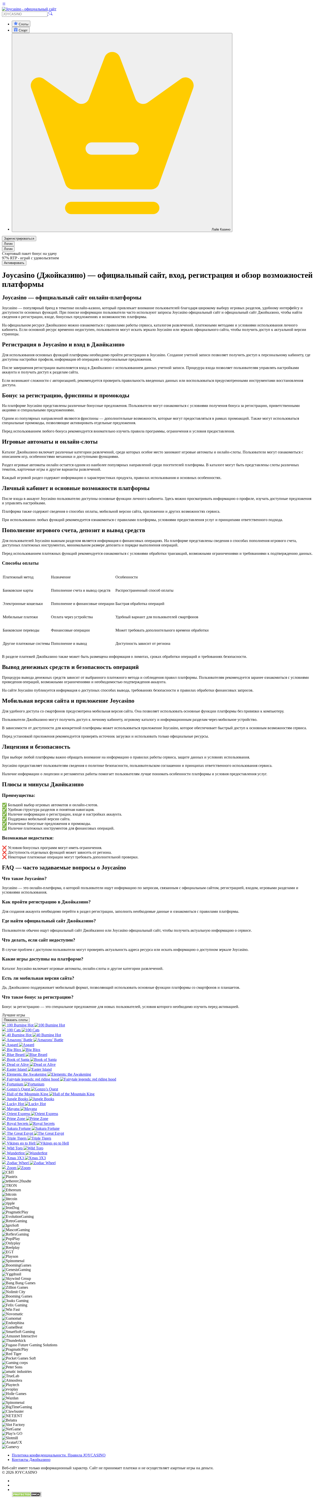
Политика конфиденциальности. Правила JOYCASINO (59, 1455)
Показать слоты (16, 1020)
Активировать (14, 263)
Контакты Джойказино (31, 1459)
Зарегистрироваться (19, 238)
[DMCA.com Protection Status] (26, 1496)
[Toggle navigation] (4, 4)
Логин (8, 244)
